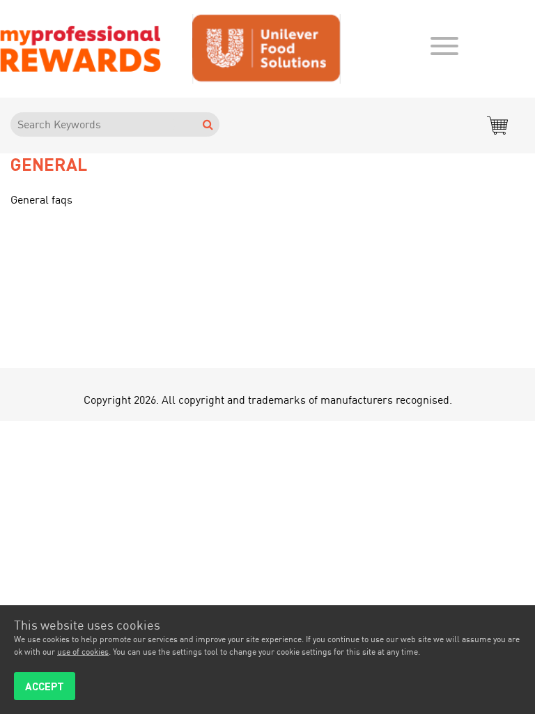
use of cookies (83, 651)
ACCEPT (44, 686)
